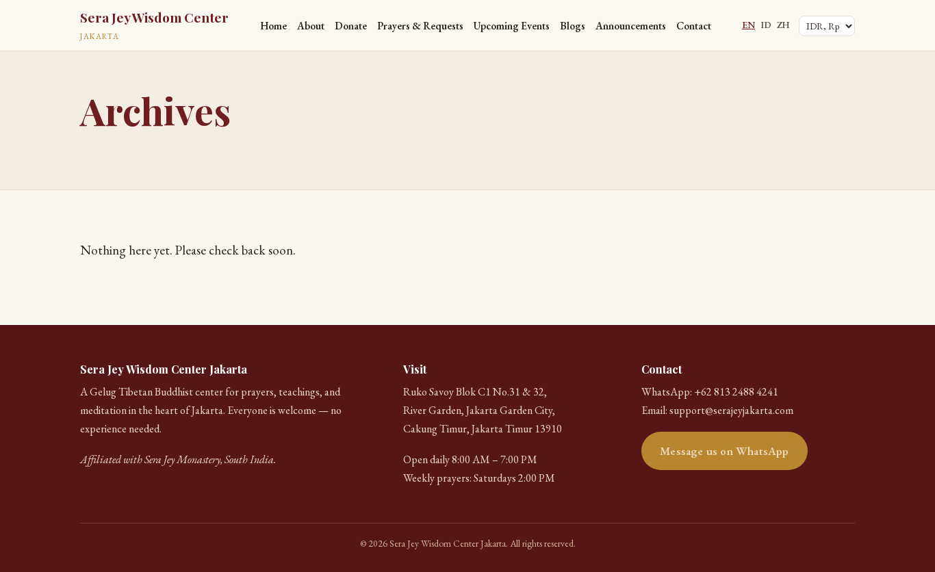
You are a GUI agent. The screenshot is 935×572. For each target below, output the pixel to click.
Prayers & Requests (420, 26)
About (310, 26)
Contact (693, 26)
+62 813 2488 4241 (736, 392)
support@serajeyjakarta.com (731, 410)
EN (748, 24)
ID (765, 24)
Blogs (572, 26)
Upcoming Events (512, 26)
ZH (783, 24)
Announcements (630, 26)
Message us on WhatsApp (724, 450)
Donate (351, 26)
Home (273, 26)
